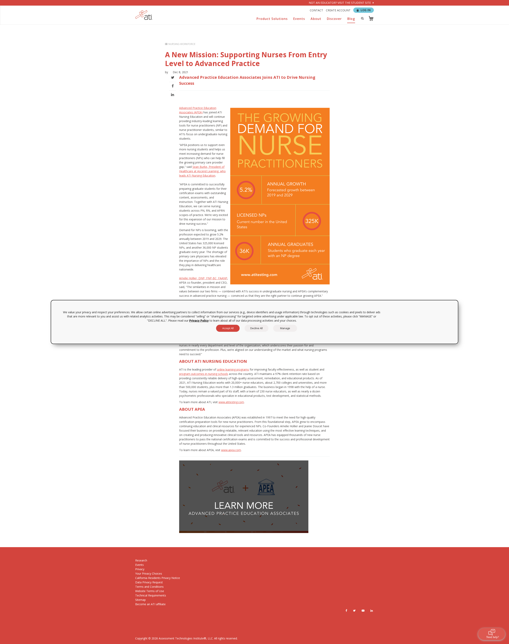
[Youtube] (363, 610)
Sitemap (140, 600)
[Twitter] (354, 610)
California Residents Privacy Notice (157, 578)
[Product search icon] (362, 18)
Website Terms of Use (149, 591)
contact (316, 10)
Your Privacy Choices (148, 573)
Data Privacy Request (149, 582)
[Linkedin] (371, 610)
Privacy (139, 569)
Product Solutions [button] (272, 19)
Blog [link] (351, 19)
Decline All (256, 328)
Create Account (338, 10)
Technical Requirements (150, 595)
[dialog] (254, 322)
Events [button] (299, 19)
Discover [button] (334, 19)
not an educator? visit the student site (340, 3)
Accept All (228, 328)
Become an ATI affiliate (150, 604)
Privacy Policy (199, 320)
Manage (285, 328)
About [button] (316, 19)
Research (141, 560)
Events (139, 565)
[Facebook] (346, 610)
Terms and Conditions (149, 587)
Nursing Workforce (181, 44)
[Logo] (144, 15)
